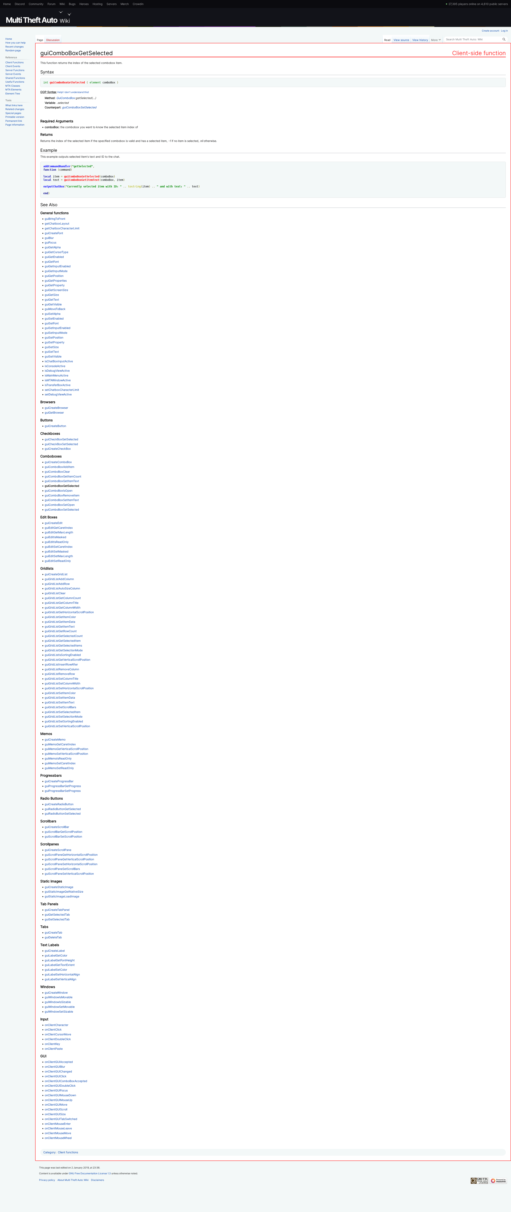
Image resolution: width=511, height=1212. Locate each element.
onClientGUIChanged (58, 1071)
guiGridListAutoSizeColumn (62, 588)
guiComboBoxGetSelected (67, 82)
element (95, 82)
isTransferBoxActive (57, 385)
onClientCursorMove (58, 1034)
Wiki (62, 4)
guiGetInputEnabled (58, 266)
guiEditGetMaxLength (59, 532)
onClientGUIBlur (55, 1066)
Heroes (84, 4)
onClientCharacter (56, 1025)
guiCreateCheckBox (58, 448)
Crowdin (138, 4)
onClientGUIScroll (56, 1109)
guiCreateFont (54, 233)
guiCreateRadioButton (59, 804)
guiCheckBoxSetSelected (61, 444)
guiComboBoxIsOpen (58, 490)
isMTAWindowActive (58, 380)
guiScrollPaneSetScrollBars (62, 868)
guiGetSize (52, 294)
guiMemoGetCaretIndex (60, 744)
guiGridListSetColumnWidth (62, 683)
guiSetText (52, 351)
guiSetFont (52, 323)
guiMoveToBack (55, 309)
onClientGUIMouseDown (60, 1095)
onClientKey (52, 1044)
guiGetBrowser (54, 412)
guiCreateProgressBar (59, 781)
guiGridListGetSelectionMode (64, 650)
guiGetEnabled (54, 256)
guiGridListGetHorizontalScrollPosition (69, 612)
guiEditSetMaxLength (59, 556)
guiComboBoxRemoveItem (62, 495)
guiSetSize (52, 347)
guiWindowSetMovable (60, 1006)
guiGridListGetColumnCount (63, 598)
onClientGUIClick (55, 1076)
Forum (51, 4)
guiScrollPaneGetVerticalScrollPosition (69, 859)
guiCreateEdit (53, 523)
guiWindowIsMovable (58, 997)
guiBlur (49, 238)
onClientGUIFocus (56, 1090)
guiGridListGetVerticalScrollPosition (67, 659)
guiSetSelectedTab (57, 919)
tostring (134, 186)
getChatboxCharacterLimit (62, 228)
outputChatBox (53, 186)
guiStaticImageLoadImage (62, 896)
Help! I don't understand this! (73, 92)
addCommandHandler (56, 166)
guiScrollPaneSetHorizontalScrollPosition (71, 864)
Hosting (98, 4)
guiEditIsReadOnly (57, 542)
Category (49, 1152)
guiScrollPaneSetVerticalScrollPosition (69, 873)
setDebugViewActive (58, 394)
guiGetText (52, 299)
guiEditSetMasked (56, 551)
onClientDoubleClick (58, 1039)
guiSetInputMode (56, 332)
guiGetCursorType (56, 252)
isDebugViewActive (57, 370)
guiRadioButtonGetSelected (63, 809)
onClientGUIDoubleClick (60, 1085)
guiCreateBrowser (56, 407)
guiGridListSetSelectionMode (63, 716)
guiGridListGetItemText (60, 626)
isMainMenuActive (56, 375)
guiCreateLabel (55, 950)
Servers (112, 4)
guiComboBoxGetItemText (81, 179)
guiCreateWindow (56, 992)
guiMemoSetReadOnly (59, 768)
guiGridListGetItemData (60, 621)
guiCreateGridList (56, 574)
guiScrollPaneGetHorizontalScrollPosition (71, 854)
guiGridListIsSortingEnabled (63, 654)
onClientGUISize (55, 1114)
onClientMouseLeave (58, 1128)
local (47, 176)
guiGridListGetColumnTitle (61, 602)
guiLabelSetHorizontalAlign (62, 974)
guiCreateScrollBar (57, 827)
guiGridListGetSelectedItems (63, 645)
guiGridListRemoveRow (60, 673)
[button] (436, 39)
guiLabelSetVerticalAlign (60, 979)
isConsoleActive (55, 366)
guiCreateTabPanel (57, 909)
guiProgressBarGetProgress (63, 786)
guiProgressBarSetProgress (63, 790)
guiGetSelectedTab (57, 914)
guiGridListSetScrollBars (60, 707)
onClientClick (53, 1029)
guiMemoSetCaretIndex (60, 763)
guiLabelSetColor (56, 969)
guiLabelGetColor (56, 955)
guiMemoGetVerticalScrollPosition (66, 749)
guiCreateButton (55, 426)
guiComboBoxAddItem (59, 466)
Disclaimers (97, 1179)
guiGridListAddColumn (59, 579)
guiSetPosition (54, 337)
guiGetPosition (54, 275)
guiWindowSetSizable (59, 1011)
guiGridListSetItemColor (60, 693)
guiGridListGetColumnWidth (62, 607)
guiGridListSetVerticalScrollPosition (67, 726)
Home (7, 4)
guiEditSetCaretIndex (59, 546)
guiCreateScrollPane (58, 850)
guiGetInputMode (56, 271)
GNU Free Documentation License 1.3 (90, 1173)
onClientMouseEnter (58, 1123)
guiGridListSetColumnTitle (61, 678)
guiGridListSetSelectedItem (62, 712)
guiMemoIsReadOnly (58, 758)
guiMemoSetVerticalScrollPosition (66, 753)
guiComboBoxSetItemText (62, 500)
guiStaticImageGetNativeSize (64, 891)
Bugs (72, 4)
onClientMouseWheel (58, 1138)
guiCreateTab (53, 932)
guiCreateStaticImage (59, 887)
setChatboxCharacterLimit (62, 389)
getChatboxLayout (57, 223)
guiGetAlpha (53, 247)
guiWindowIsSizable (58, 1002)
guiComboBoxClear (57, 471)
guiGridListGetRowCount (61, 631)
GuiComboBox (65, 98)
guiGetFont (52, 261)
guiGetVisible (53, 304)
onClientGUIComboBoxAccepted (66, 1081)
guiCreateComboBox (58, 462)
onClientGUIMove (56, 1104)
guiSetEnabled (54, 318)
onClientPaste (54, 1048)
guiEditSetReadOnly (58, 560)
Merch (125, 4)
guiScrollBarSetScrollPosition (63, 836)
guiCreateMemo (55, 739)
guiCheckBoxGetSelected (61, 439)
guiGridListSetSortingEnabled (64, 721)
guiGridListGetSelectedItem (63, 640)
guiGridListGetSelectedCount (64, 636)
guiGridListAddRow (57, 583)
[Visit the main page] (39, 17)
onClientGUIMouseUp (58, 1100)
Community (36, 4)
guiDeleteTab (53, 937)
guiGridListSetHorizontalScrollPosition (69, 688)
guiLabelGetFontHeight (60, 960)
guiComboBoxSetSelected (79, 107)
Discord (20, 4)
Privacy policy (47, 1179)
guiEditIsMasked (55, 537)
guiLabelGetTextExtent (60, 964)
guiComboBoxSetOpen (60, 504)
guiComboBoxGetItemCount (63, 476)
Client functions (68, 1152)
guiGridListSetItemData (60, 697)
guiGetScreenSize (56, 290)
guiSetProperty (54, 342)
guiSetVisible (53, 356)
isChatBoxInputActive (59, 361)
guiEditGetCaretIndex (59, 527)
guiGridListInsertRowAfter (61, 664)
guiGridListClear (55, 593)
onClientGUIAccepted (59, 1061)
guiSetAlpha (52, 313)
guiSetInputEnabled (57, 328)
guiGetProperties (56, 280)
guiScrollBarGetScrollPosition (63, 831)
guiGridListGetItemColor (60, 617)
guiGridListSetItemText (59, 702)
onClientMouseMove (58, 1133)
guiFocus (50, 242)
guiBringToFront (55, 218)
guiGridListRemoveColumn (62, 669)
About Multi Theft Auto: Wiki (73, 1179)
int (45, 82)
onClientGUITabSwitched (61, 1119)
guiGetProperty (55, 285)
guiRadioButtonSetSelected (63, 813)
